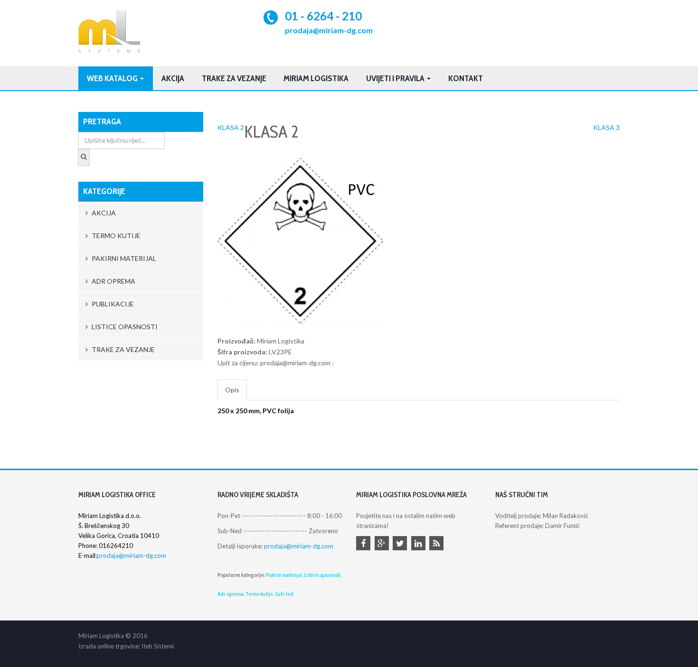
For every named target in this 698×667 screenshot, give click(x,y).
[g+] (383, 544)
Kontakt (465, 78)
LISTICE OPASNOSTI (124, 327)
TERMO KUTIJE (115, 236)
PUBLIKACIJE (112, 304)
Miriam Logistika (316, 78)
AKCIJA (103, 213)
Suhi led (284, 593)
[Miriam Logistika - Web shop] (109, 31)
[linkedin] (419, 544)
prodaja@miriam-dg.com (329, 30)
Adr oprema (230, 593)
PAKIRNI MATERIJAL (123, 258)
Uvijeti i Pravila (396, 78)
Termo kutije (259, 593)
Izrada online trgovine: (109, 646)
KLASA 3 (606, 127)
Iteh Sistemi (157, 646)
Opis (232, 390)
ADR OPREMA (112, 281)
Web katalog (113, 78)
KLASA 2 (230, 127)
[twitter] (401, 544)
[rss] (437, 544)
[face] (364, 544)
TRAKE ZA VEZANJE (234, 78)
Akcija (172, 78)
